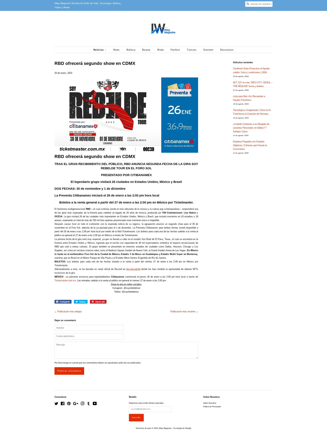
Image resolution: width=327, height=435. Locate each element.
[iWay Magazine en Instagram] (82, 404)
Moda (160, 50)
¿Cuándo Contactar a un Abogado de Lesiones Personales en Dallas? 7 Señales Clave (251, 128)
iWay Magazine (165, 428)
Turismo (191, 50)
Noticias (99, 50)
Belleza (131, 50)
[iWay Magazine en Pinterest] (69, 404)
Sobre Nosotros (209, 403)
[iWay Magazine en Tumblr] (88, 404)
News (116, 50)
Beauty (146, 50)
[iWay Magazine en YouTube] (95, 404)
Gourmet (208, 50)
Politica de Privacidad (212, 407)
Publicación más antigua (69, 311)
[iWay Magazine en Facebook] (63, 404)
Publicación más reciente (182, 311)
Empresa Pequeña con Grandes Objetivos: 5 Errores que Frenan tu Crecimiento (250, 145)
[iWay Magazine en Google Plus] (75, 404)
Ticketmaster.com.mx (65, 280)
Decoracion (226, 50)
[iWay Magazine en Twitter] (56, 404)
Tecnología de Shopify (182, 428)
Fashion (175, 50)
